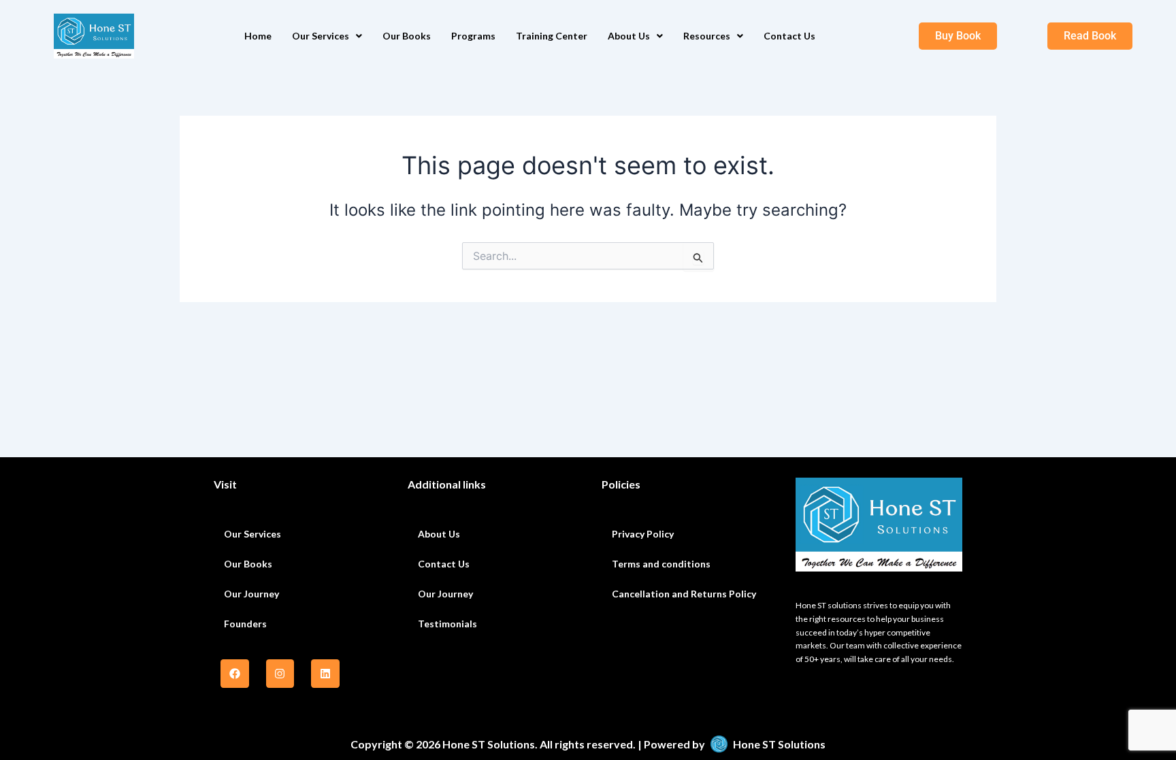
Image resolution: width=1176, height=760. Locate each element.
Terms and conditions (661, 563)
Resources (706, 36)
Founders (245, 623)
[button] (327, 36)
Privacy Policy (643, 534)
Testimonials (447, 623)
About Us (629, 36)
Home (258, 36)
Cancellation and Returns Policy (684, 593)
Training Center (551, 36)
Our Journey (251, 593)
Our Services (320, 36)
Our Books (406, 36)
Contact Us (789, 36)
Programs (473, 36)
